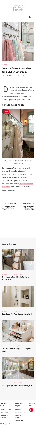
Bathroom (5, 64)
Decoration (4, 412)
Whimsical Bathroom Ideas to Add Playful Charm (9, 206)
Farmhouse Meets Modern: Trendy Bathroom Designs (28, 206)
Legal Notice (20, 412)
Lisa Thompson (7, 75)
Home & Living (5, 409)
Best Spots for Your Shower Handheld (17, 314)
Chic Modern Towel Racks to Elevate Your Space (16, 278)
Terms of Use (20, 421)
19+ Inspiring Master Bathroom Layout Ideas (17, 387)
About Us (18, 409)
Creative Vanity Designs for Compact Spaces (16, 350)
